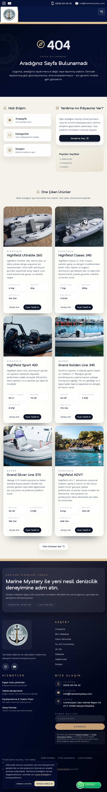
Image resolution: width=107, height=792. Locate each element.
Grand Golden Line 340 (76, 365)
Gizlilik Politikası (82, 734)
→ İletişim (64, 166)
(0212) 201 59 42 (63, 3)
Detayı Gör (14, 307)
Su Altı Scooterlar (64, 644)
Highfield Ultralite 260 (24, 255)
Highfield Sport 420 (22, 365)
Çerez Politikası (85, 758)
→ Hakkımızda (65, 159)
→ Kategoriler (65, 163)
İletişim (59, 664)
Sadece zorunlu (23, 783)
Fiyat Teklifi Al (32, 307)
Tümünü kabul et (44, 783)
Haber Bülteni (67, 713)
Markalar (59, 654)
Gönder (80, 726)
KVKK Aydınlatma (66, 758)
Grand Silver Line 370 (24, 474)
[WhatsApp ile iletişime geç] (88, 783)
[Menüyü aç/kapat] (101, 11)
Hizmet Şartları (63, 769)
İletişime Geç (78, 138)
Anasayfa (60, 628)
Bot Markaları (62, 633)
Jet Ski (58, 649)
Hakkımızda (61, 659)
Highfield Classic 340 (75, 255)
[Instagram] (4, 3)
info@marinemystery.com (92, 3)
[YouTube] (9, 3)
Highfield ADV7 (70, 474)
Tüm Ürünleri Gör (51, 546)
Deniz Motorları (63, 638)
